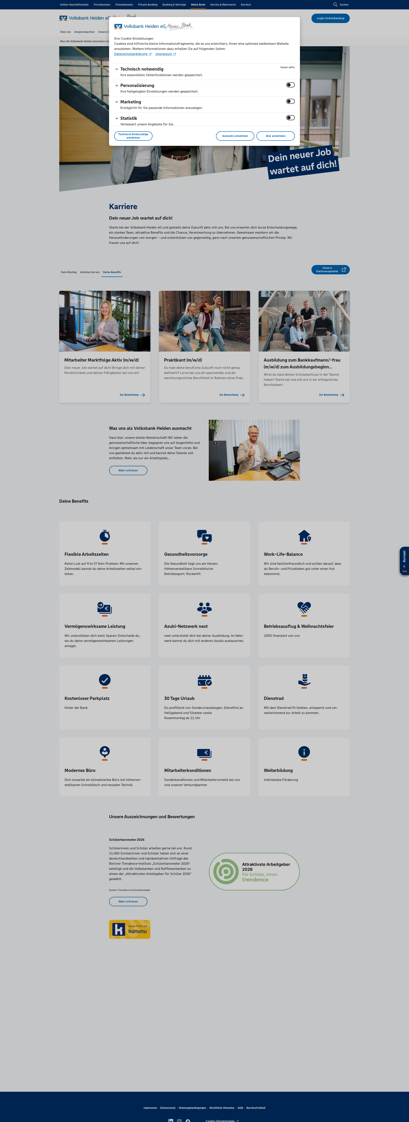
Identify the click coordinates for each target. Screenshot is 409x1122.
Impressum (164, 54)
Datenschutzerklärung (131, 54)
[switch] (290, 84)
